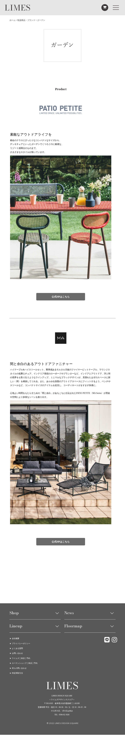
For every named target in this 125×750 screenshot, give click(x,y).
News (69, 613)
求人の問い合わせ (19, 668)
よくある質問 (17, 648)
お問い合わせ (17, 653)
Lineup (15, 626)
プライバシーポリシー (21, 643)
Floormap (73, 626)
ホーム (12, 20)
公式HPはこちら (61, 296)
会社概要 (15, 638)
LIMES (18, 8)
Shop (14, 613)
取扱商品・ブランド (26, 20)
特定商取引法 (17, 673)
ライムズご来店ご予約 (21, 658)
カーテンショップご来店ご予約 (25, 663)
